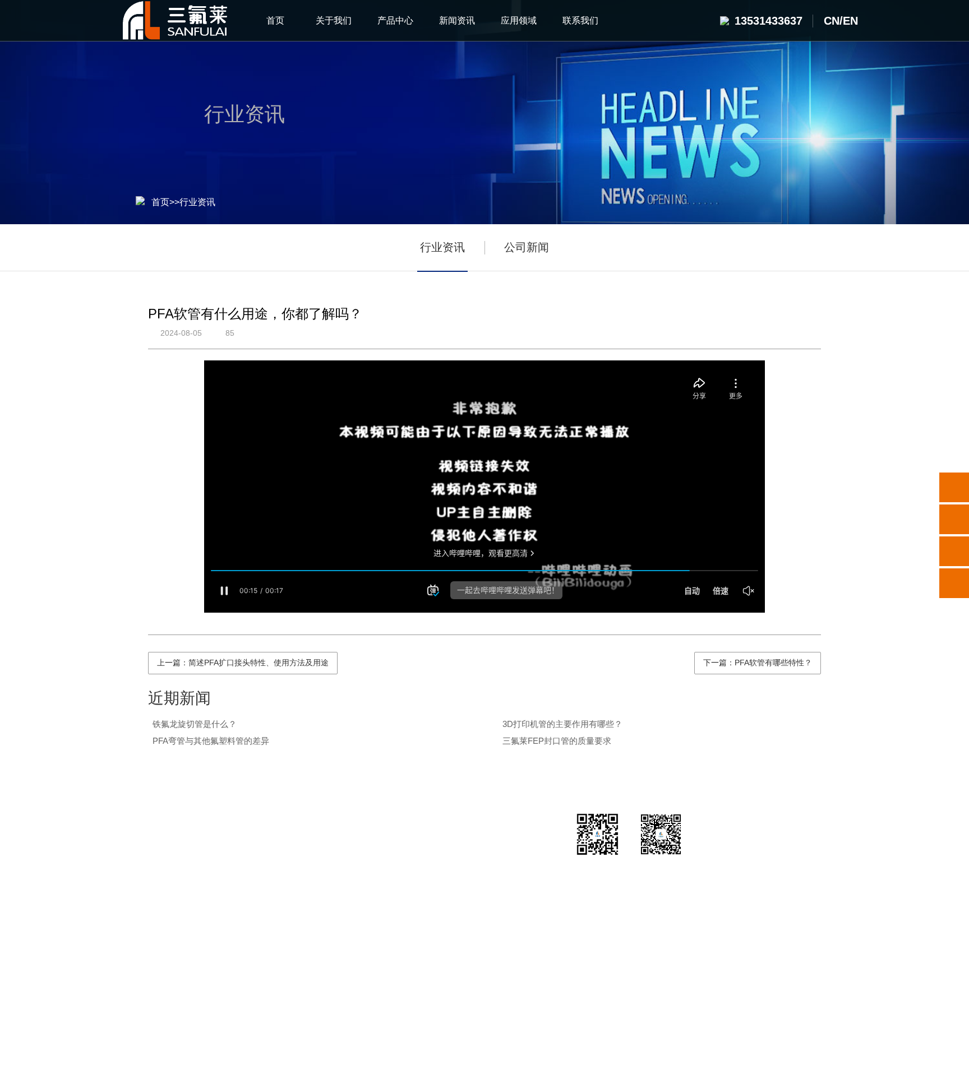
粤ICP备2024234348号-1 (551, 1063)
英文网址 (353, 1024)
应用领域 (399, 825)
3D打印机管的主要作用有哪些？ (562, 724)
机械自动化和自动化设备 (399, 938)
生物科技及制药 (399, 910)
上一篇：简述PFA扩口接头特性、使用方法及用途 (243, 662)
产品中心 (221, 825)
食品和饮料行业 (399, 966)
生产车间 (145, 910)
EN (850, 21)
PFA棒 (221, 938)
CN (831, 21)
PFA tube (434, 1024)
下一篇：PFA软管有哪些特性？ (757, 662)
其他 (221, 966)
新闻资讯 (296, 825)
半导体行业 (399, 854)
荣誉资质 (145, 882)
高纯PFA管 (221, 854)
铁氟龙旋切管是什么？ (195, 724)
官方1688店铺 (294, 1024)
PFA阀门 (221, 910)
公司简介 (145, 854)
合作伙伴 (145, 938)
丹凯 (394, 1024)
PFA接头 (221, 882)
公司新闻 (526, 247)
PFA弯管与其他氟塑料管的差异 (211, 740)
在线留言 (502, 910)
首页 (160, 202)
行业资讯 (197, 202)
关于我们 (145, 825)
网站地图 (631, 1063)
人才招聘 (502, 882)
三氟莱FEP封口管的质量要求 (556, 740)
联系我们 (501, 825)
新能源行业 (399, 882)
